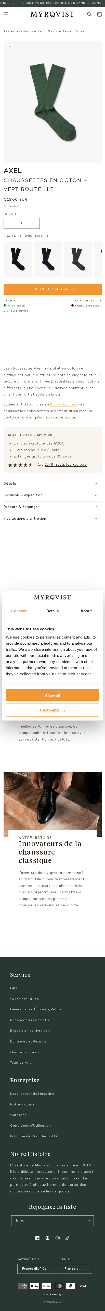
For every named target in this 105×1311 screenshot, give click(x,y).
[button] (6, 14)
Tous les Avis (21, 1063)
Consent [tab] (19, 611)
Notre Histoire (22, 1105)
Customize (49, 710)
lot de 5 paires (63, 405)
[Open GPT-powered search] (89, 14)
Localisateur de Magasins (32, 1094)
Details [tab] (52, 611)
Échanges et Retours (28, 1042)
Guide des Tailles (24, 999)
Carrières (18, 1115)
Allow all (52, 695)
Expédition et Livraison (30, 1031)
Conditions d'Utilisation (30, 1126)
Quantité (12, 214)
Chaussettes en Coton (65, 32)
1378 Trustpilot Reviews (66, 465)
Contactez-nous (25, 1052)
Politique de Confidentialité (34, 1137)
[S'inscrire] (88, 1220)
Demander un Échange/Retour (36, 1010)
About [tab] (86, 611)
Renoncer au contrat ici (30, 1020)
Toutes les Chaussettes (24, 32)
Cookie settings (52, 1294)
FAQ (13, 988)
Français (71, 1269)
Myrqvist (56, 1302)
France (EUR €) (34, 1269)
